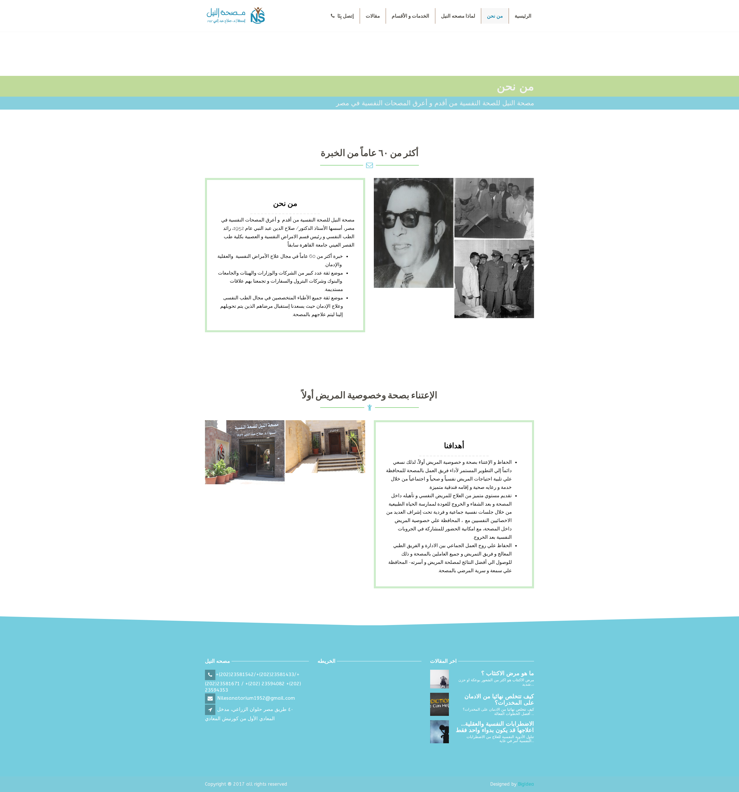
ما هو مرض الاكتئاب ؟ (507, 673)
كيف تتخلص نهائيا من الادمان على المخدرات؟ (499, 699)
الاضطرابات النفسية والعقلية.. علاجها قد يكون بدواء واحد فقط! (495, 726)
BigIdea (526, 784)
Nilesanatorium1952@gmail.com (255, 698)
